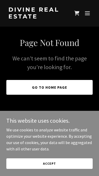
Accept (49, 163)
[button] (77, 13)
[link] (36, 17)
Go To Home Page (49, 87)
